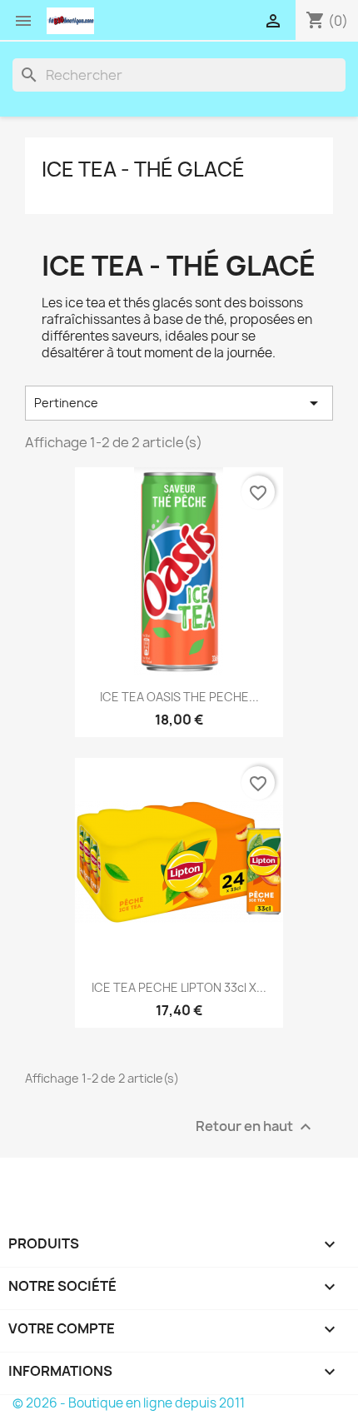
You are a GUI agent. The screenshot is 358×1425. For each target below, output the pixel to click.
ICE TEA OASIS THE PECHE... (179, 697)
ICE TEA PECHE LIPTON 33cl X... (179, 987)
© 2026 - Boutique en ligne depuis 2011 (128, 1403)
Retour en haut (256, 1126)
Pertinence (179, 403)
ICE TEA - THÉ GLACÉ (143, 169)
